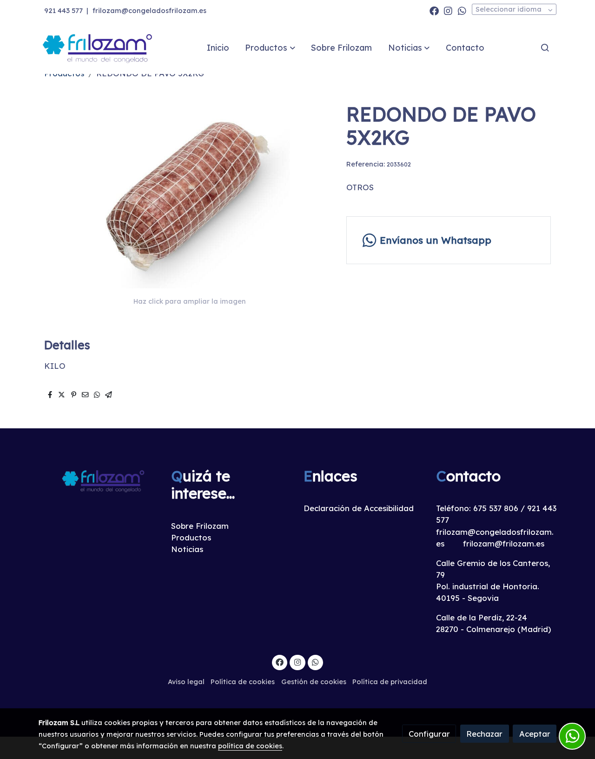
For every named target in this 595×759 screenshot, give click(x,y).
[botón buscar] (545, 47)
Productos (191, 537)
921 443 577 (63, 10)
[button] (270, 47)
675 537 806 (495, 508)
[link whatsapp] (462, 10)
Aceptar (534, 734)
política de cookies (250, 745)
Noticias (187, 549)
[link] (98, 48)
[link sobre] (98, 480)
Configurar (429, 734)
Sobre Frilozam (200, 526)
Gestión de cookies (313, 681)
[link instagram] (448, 10)
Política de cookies (243, 681)
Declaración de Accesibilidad (359, 508)
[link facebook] (434, 10)
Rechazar (484, 734)
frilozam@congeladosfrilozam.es (149, 10)
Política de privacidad (389, 681)
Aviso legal (186, 681)
